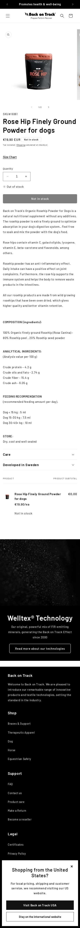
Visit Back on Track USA (40, 905)
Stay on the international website (40, 916)
